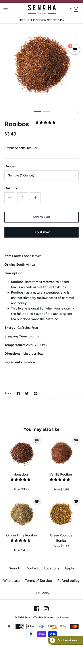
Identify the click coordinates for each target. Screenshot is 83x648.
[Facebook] (36, 608)
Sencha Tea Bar (26, 148)
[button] (45, 122)
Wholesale (11, 580)
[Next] (78, 111)
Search (14, 568)
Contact (32, 568)
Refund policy (68, 580)
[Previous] (5, 111)
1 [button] (37, 111)
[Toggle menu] (5, 9)
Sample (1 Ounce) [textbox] (21, 175)
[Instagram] (46, 608)
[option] (41, 65)
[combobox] (41, 175)
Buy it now (42, 232)
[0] (75, 49)
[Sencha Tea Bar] (41, 9)
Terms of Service (38, 580)
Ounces (10, 166)
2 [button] (46, 111)
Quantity (11, 188)
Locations (51, 568)
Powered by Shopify (56, 617)
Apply (69, 568)
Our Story (41, 593)
